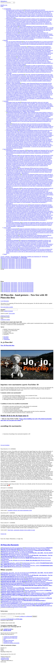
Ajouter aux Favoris (5, 315)
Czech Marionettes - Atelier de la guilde (16, 589)
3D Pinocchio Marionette (10, 545)
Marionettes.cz (4, 1)
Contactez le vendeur (5, 319)
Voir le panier (12, 313)
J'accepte (23, 616)
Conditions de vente (7, 641)
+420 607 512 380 (8, 629)
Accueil (2, 256)
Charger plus (3, 533)
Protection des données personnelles (11, 643)
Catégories (7, 256)
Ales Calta (33, 591)
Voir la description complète (7, 307)
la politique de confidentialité (25, 616)
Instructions (6, 338)
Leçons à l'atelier (7, 227)
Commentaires (6, 339)
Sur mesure (5, 101)
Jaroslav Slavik (7, 596)
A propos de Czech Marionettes (10, 636)
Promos (5, 254)
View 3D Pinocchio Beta (7, 345)
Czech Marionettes (5, 301)
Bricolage (5, 40)
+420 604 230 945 (7, 630)
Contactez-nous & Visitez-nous (10, 637)
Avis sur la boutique (5, 445)
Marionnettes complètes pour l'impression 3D (31, 256)
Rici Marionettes (45, 579)
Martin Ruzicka (9, 586)
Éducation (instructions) (8, 640)
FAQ (4, 639)
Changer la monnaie (8, 311)
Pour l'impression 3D (8, 149)
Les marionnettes (7, 8)
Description (6, 336)
